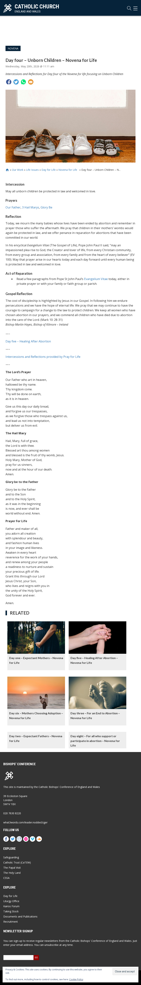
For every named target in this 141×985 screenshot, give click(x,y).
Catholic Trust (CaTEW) (17, 862)
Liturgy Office (11, 901)
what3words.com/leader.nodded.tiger (25, 822)
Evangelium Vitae (96, 279)
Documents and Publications (20, 916)
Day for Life (48, 169)
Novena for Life (68, 169)
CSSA (6, 878)
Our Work (17, 169)
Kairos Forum (11, 906)
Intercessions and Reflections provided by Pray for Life (43, 357)
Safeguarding (11, 857)
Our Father (13, 207)
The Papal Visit (12, 867)
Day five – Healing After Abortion (28, 341)
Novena (13, 48)
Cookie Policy (76, 979)
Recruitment (10, 921)
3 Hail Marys (30, 207)
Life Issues (32, 169)
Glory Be (46, 207)
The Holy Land (12, 872)
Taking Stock (11, 911)
